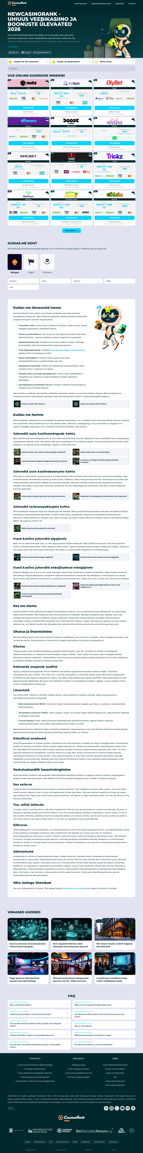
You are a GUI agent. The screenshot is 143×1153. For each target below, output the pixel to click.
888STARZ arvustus (71, 185)
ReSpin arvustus (71, 111)
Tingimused (88, 1150)
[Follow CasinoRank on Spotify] (127, 1108)
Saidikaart (114, 1150)
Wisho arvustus (114, 147)
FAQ (115, 1077)
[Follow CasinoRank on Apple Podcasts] (133, 1108)
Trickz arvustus (114, 185)
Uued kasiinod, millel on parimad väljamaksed (35, 1081)
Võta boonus (28, 108)
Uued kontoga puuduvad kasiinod (34, 1077)
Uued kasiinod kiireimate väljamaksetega (35, 1065)
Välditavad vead (78, 1065)
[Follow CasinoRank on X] (117, 1108)
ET (10, 1108)
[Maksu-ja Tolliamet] (16, 1130)
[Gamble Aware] (94, 1130)
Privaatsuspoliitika (60, 1150)
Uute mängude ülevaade (78, 1069)
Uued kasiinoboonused (101, 3)
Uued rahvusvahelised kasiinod (78, 1073)
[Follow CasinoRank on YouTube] (122, 1108)
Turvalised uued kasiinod (35, 1069)
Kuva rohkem (70, 230)
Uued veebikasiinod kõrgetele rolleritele (35, 1073)
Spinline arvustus (114, 221)
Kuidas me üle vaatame (115, 1069)
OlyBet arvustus (115, 111)
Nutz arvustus (28, 111)
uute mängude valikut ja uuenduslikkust (68, 350)
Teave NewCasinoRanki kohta (115, 1065)
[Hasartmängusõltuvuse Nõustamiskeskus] (40, 1130)
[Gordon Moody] (64, 1130)
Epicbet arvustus (28, 185)
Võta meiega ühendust (115, 1085)
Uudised (131, 3)
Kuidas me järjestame (115, 1073)
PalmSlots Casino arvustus (71, 221)
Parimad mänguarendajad (78, 1077)
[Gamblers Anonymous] (121, 1130)
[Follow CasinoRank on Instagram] (111, 1108)
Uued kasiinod (80, 3)
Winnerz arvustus (28, 147)
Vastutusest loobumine (115, 1081)
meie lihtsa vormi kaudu (74, 888)
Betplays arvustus (28, 221)
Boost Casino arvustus (71, 147)
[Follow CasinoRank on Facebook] (106, 1108)
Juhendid (119, 3)
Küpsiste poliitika (31, 1150)
